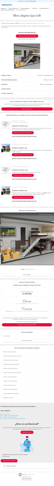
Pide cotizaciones (27, 483)
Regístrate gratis (27, 432)
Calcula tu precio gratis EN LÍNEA (27, 36)
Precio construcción (13, 8)
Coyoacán (34, 8)
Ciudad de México (25, 8)
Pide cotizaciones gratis (9, 460)
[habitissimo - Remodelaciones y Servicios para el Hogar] (6, 5)
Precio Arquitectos (6, 469)
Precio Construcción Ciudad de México (9, 415)
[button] (20, 269)
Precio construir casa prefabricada (8, 417)
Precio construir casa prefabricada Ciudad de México (12, 418)
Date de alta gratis (27, 109)
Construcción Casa (44, 8)
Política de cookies (26, 479)
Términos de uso (27, 477)
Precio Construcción (5, 414)
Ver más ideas (27, 274)
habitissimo (3, 8)
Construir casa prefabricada (7, 9)
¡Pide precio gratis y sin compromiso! (23, 132)
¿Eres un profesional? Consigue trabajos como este (24, 136)
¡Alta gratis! (33, 1)
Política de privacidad (27, 478)
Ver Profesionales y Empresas (18, 406)
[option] (27, 56)
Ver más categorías (27, 340)
